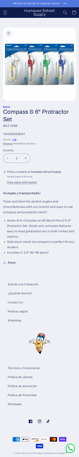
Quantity (8, 150)
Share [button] (12, 262)
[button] (5, 12)
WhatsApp (14, 320)
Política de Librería (20, 377)
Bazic (7, 107)
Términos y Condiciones (24, 368)
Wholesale (15, 404)
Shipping (7, 144)
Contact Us (15, 302)
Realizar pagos (18, 311)
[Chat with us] (70, 452)
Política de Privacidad (22, 395)
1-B (14, 139)
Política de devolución (22, 386)
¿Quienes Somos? (20, 293)
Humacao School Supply (32, 453)
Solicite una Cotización (23, 284)
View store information (22, 182)
